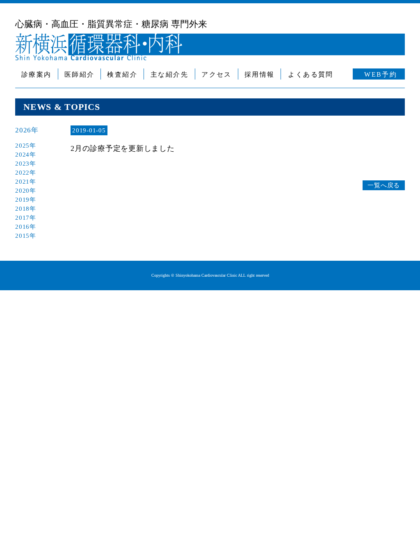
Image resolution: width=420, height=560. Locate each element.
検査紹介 (122, 74)
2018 (22, 208)
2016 (22, 226)
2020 (22, 190)
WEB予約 (380, 74)
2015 (22, 235)
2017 (22, 217)
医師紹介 (79, 74)
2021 (22, 181)
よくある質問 (310, 74)
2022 (22, 172)
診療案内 (36, 74)
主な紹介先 (169, 74)
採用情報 (259, 74)
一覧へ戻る (384, 185)
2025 (22, 145)
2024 (22, 154)
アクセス (216, 74)
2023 (22, 163)
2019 (22, 199)
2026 (23, 130)
